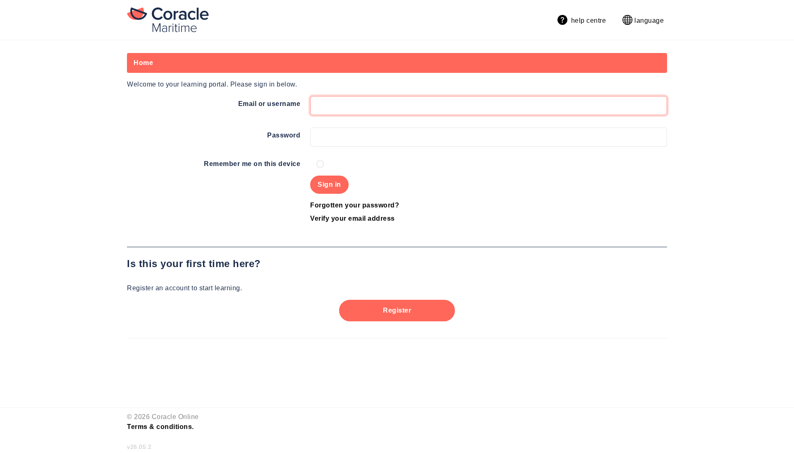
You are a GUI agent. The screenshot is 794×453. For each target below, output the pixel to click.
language (648, 20)
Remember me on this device (252, 163)
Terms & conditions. (160, 426)
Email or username (269, 103)
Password (283, 135)
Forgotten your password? (354, 205)
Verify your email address (352, 218)
